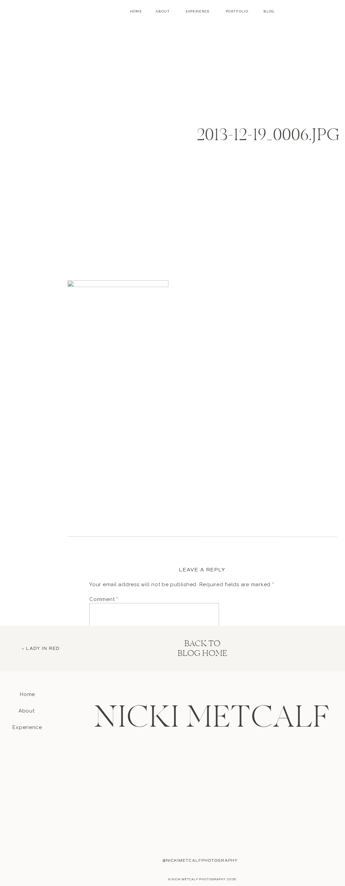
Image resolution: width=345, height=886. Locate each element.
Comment (103, 599)
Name (98, 702)
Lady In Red (43, 648)
